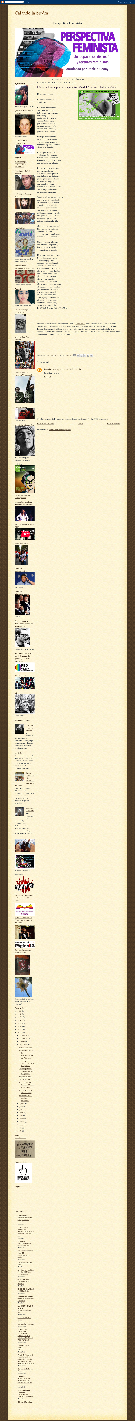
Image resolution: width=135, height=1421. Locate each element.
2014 (20, 1026)
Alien (19, 1349)
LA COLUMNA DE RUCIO (25, 1307)
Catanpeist (22, 1376)
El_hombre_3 (23, 1227)
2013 (20, 1029)
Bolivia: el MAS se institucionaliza (24, 1273)
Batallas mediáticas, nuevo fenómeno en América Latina (24, 897)
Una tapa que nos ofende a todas (25, 1091)
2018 (20, 1014)
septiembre (24, 1044)
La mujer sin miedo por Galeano (30, 728)
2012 (20, 1032)
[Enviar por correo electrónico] (78, 355)
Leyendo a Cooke (25, 1076)
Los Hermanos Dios (25, 1262)
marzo (22, 1118)
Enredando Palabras (25, 1369)
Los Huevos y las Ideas (26, 1270)
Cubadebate (22, 1215)
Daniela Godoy (20, 1138)
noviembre (24, 1038)
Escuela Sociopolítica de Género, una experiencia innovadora (23, 920)
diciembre (23, 1035)
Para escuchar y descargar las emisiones (26, 1323)
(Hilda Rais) (80, 323)
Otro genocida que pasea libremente (26, 1299)
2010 (20, 1131)
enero (22, 1125)
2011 (20, 1128)
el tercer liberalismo (25, 1402)
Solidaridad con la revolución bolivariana (25, 1098)
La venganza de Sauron (23, 1346)
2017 (20, 1017)
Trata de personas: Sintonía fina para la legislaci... (26, 1063)
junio (22, 1109)
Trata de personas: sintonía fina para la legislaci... (26, 1071)
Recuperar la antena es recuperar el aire (23, 951)
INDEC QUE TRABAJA (23, 1330)
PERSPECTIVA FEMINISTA (20, 165)
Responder (48, 376)
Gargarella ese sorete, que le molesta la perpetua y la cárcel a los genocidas (25, 1381)
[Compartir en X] (84, 355)
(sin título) (18, 753)
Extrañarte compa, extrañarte (24, 1282)
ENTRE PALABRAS (26, 1289)
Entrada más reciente (45, 423)
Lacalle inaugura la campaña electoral (24, 1244)
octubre (22, 1041)
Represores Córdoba (25, 1296)
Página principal (20, 161)
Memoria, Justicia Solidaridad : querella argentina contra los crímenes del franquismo (26, 1360)
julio (21, 1106)
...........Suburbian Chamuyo (24, 1391)
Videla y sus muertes (25, 1371)
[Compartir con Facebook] (88, 355)
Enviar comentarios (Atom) (60, 429)
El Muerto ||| (22, 1241)
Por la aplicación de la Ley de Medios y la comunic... (26, 1084)
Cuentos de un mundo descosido (25, 1251)
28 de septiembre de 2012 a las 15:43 (67, 369)
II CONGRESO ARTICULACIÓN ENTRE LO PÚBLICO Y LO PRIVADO (25, 1336)
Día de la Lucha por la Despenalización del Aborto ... (26, 1054)
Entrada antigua (113, 423)
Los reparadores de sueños (24, 1256)
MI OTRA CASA (23, 1291)
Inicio (80, 423)
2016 (20, 1020)
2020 (20, 1011)
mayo (22, 1112)
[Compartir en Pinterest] (91, 355)
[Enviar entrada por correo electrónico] (74, 355)
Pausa (19, 1264)
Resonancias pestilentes (30, 809)
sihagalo (47, 369)
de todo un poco (23, 1279)
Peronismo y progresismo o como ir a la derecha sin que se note (26, 1232)
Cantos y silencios (25, 1047)
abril (21, 1115)
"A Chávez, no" (24, 1079)
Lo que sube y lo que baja (24, 1311)
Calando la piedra (31, 13)
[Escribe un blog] (81, 355)
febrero (22, 1121)
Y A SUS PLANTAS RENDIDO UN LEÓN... (26, 1395)
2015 (20, 1023)
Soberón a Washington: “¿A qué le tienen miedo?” (25, 1219)
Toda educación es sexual (24, 1318)
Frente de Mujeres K (25, 1355)
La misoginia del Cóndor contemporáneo (24, 496)
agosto (22, 1103)
